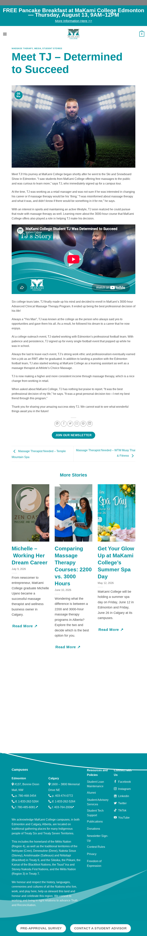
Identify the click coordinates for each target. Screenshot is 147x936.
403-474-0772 (64, 795)
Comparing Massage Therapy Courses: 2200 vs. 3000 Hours (73, 566)
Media (37, 48)
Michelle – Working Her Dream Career (30, 555)
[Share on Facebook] (64, 424)
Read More (23, 626)
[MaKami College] (73, 34)
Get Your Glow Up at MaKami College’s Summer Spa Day (116, 562)
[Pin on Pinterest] (83, 424)
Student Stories (52, 48)
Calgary (53, 778)
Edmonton (19, 778)
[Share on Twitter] (70, 424)
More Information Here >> (73, 21)
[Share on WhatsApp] (57, 424)
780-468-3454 (27, 795)
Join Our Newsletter (73, 435)
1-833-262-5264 (28, 801)
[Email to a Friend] (77, 424)
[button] (5, 34)
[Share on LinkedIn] (90, 424)
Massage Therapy (22, 48)
